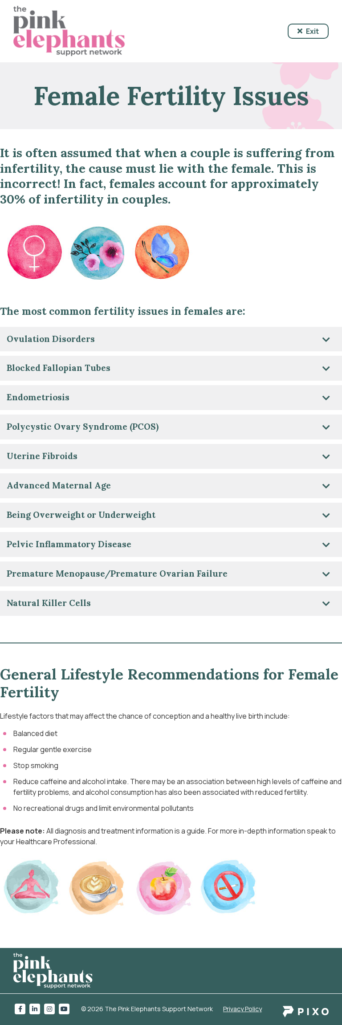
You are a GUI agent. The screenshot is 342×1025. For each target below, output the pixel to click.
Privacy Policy (242, 1009)
